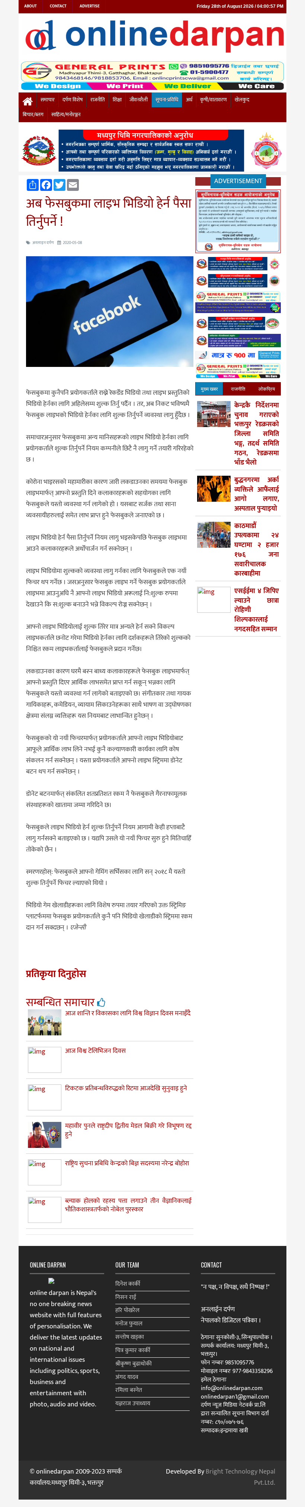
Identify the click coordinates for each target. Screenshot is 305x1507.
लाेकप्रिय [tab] (267, 388)
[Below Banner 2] (238, 304)
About (30, 6)
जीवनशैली (138, 99)
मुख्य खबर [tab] (209, 388)
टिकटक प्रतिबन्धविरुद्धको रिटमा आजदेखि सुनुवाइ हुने (126, 1088)
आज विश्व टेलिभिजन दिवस (95, 1051)
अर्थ (189, 99)
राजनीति (97, 99)
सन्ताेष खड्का (129, 1337)
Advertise (90, 6)
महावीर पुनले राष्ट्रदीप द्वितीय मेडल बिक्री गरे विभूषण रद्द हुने (128, 1130)
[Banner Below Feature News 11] (238, 357)
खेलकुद (242, 99)
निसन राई (125, 1297)
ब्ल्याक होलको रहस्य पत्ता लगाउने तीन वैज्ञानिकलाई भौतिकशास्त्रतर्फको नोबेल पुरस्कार (128, 1205)
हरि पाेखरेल (127, 1310)
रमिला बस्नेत (128, 1390)
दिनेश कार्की (127, 1284)
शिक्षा (117, 99)
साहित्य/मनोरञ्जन (65, 114)
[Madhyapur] (152, 152)
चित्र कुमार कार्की (132, 1350)
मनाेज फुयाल (128, 1324)
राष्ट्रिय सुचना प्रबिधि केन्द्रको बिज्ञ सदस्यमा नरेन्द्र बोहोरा (127, 1163)
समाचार (48, 99)
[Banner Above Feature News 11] (238, 325)
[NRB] (238, 223)
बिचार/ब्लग (33, 114)
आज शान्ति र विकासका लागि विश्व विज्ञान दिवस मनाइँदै (127, 1013)
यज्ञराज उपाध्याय (132, 1404)
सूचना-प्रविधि (166, 99)
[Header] (238, 372)
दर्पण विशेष (72, 99)
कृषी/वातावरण (213, 99)
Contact (58, 6)
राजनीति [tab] (238, 388)
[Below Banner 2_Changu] (238, 282)
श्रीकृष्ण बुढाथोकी (133, 1364)
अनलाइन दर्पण (43, 243)
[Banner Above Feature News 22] (238, 342)
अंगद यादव (126, 1377)
